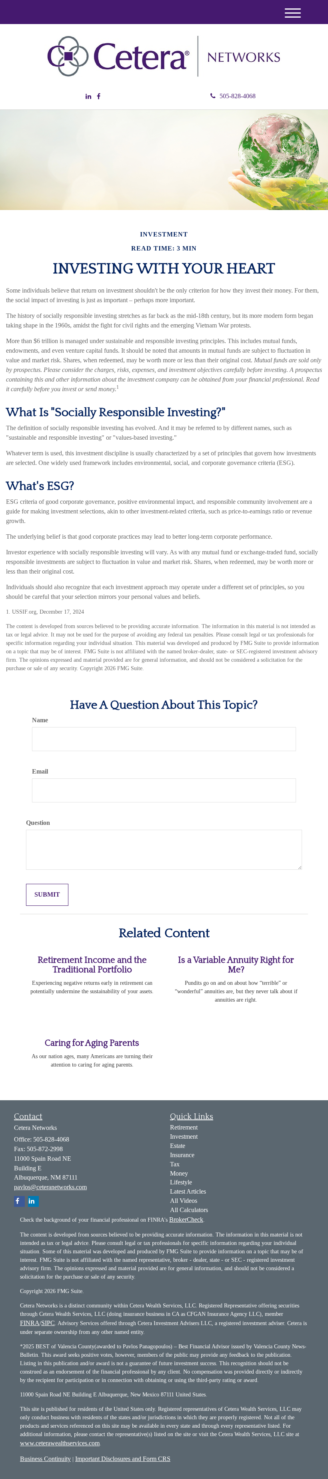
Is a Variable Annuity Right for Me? (236, 965)
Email (40, 771)
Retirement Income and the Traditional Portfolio (92, 965)
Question (38, 822)
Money (179, 1173)
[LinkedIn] (88, 96)
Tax (175, 1164)
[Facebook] (98, 96)
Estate (177, 1145)
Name (40, 720)
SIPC (48, 1322)
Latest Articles (188, 1191)
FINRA (30, 1322)
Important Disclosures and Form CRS (122, 1458)
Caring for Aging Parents (92, 1043)
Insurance (182, 1155)
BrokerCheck (186, 1219)
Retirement (184, 1127)
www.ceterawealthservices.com (60, 1443)
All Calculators (189, 1209)
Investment (184, 1136)
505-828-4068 (238, 96)
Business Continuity (45, 1458)
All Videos (183, 1200)
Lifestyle (181, 1182)
